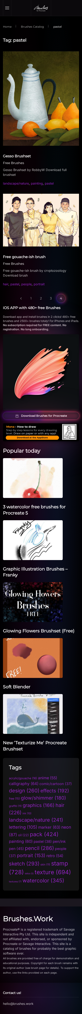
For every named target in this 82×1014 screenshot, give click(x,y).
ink (26, 813)
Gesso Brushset (17, 156)
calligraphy (23, 783)
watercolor (43, 880)
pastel (49, 183)
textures (15, 881)
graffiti (15, 806)
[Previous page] (21, 298)
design (24, 790)
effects (54, 791)
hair (5, 284)
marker (49, 827)
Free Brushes (13, 163)
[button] (7, 8)
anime (47, 777)
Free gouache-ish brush (24, 257)
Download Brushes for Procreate (44, 416)
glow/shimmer (43, 798)
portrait (39, 284)
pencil (39, 848)
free (14, 798)
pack (44, 834)
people (26, 284)
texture (53, 872)
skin (45, 864)
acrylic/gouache (23, 778)
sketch (24, 863)
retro (54, 855)
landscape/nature (16, 183)
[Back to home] (41, 8)
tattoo (29, 873)
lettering (23, 827)
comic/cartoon (55, 784)
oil (23, 835)
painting (37, 183)
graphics (39, 805)
